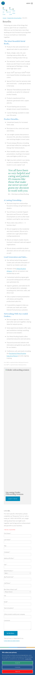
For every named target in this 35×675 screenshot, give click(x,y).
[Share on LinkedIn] (10, 11)
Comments (7, 620)
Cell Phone (7, 583)
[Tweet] (7, 11)
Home (4, 18)
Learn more (12, 499)
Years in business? (9, 608)
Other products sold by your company (14, 614)
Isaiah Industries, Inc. (2, 3)
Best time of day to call (10, 589)
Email (6, 601)
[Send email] (13, 11)
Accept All (17, 662)
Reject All (17, 671)
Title (5, 546)
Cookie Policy (28, 658)
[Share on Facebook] (4, 11)
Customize (17, 667)
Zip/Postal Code (9, 577)
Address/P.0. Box (9, 558)
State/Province (8, 570)
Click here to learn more (11, 640)
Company (7, 552)
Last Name (7, 539)
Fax (5, 595)
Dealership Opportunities (14, 18)
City (5, 564)
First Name (7, 533)
